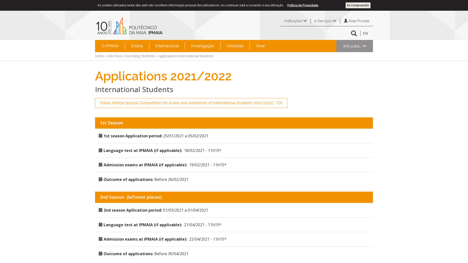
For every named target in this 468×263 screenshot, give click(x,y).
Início (99, 56)
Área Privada (358, 21)
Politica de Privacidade (302, 5)
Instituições (293, 21)
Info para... (352, 46)
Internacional (167, 46)
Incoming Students (140, 56)
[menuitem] (110, 46)
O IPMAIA (110, 46)
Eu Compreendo (358, 5)
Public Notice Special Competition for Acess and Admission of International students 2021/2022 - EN (191, 103)
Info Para (114, 56)
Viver (260, 46)
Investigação (202, 46)
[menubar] (183, 46)
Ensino (137, 46)
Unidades (235, 46)
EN (365, 33)
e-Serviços (323, 21)
